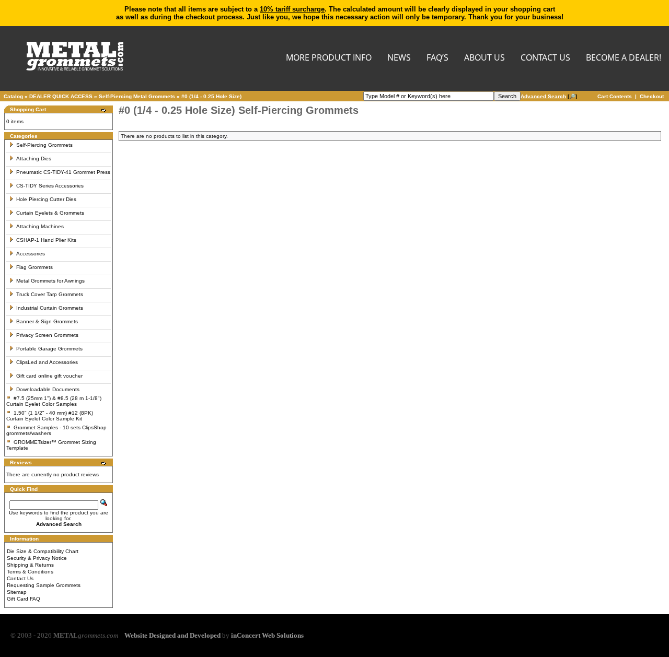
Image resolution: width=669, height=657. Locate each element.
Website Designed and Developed (172, 635)
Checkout (652, 96)
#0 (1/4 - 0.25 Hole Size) (211, 96)
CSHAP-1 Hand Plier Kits (46, 240)
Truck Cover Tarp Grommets (49, 294)
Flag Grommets (34, 267)
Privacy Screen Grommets (47, 335)
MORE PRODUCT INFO (329, 58)
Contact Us (20, 578)
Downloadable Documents (47, 389)
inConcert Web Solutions (267, 635)
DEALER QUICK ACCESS (61, 96)
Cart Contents (614, 96)
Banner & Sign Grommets (47, 321)
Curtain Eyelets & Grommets (50, 213)
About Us (484, 58)
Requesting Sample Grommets (43, 585)
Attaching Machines (40, 226)
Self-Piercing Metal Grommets (137, 96)
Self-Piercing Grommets (44, 145)
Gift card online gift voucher (49, 376)
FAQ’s (437, 58)
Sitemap (17, 592)
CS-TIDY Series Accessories (50, 186)
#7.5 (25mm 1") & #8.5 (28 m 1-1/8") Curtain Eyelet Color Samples (53, 401)
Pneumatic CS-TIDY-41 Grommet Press (63, 172)
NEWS (399, 58)
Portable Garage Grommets (49, 348)
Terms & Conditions (30, 571)
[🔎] (549, 96)
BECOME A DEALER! (623, 58)
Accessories (30, 253)
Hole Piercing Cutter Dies (46, 199)
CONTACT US (545, 58)
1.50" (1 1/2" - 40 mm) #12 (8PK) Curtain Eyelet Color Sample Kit (49, 415)
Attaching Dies (33, 158)
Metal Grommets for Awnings (50, 281)
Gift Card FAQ (23, 599)
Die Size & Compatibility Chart (42, 551)
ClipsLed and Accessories (47, 362)
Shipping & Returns (30, 565)
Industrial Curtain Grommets (49, 308)
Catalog (13, 96)
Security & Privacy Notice (37, 558)
